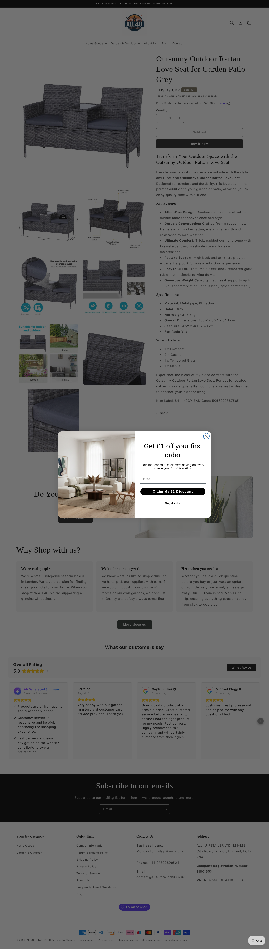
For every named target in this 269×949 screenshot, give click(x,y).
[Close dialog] (206, 436)
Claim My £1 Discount (173, 491)
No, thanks (173, 503)
